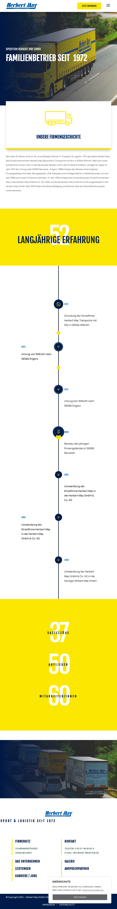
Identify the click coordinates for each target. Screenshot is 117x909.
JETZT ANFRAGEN (89, 6)
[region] (80, 890)
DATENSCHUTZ (66, 904)
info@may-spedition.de (86, 852)
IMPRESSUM (49, 904)
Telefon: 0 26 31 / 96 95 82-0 (79, 848)
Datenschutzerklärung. (93, 890)
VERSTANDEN (79, 897)
